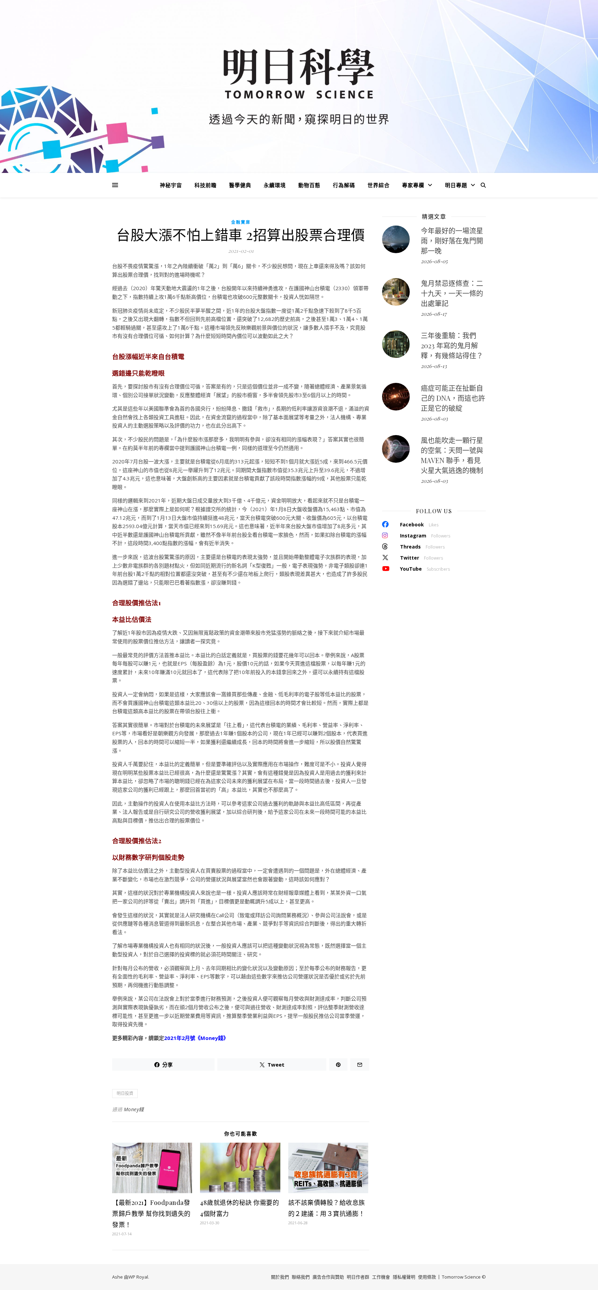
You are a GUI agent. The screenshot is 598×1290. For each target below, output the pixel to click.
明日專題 (456, 185)
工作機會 (381, 1277)
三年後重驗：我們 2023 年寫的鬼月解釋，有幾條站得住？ (452, 345)
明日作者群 (358, 1277)
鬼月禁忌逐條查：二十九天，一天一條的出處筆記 (452, 293)
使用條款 (427, 1277)
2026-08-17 (433, 313)
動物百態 (309, 185)
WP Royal (138, 1277)
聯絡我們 (301, 1277)
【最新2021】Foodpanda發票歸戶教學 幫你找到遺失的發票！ (151, 1213)
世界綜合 (379, 185)
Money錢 (134, 1109)
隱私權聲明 (404, 1277)
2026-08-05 (434, 261)
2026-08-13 (434, 365)
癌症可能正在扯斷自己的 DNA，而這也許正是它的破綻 (453, 398)
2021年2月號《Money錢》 (196, 1037)
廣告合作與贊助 (328, 1277)
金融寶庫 (241, 222)
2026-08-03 (434, 418)
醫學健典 (240, 185)
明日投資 (125, 1093)
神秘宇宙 (171, 185)
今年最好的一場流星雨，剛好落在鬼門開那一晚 (452, 240)
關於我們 (280, 1277)
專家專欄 (413, 185)
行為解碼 (344, 185)
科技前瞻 (205, 185)
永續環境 (275, 185)
